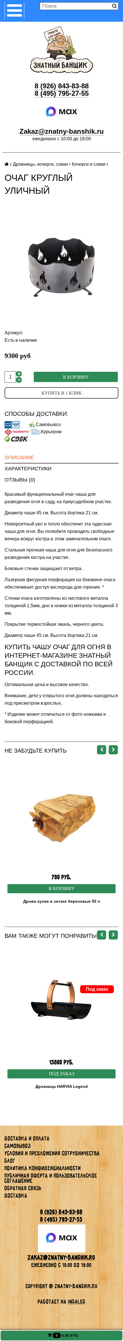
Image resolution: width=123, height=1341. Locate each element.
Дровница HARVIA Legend (61, 1086)
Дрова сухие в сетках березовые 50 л (61, 901)
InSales (77, 1301)
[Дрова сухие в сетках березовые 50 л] (61, 816)
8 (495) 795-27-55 (62, 93)
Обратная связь (23, 1188)
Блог (10, 1160)
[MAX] (61, 112)
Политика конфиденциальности (43, 1168)
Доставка (16, 1195)
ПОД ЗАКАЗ (61, 1073)
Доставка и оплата (27, 1138)
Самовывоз (48, 424)
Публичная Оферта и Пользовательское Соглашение (51, 1178)
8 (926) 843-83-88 (62, 86)
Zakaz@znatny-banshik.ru (61, 131)
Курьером (51, 431)
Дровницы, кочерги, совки (40, 164)
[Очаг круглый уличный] (61, 268)
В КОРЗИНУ (61, 888)
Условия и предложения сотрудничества (52, 1153)
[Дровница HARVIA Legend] (61, 1001)
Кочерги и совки (89, 164)
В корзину (76, 377)
